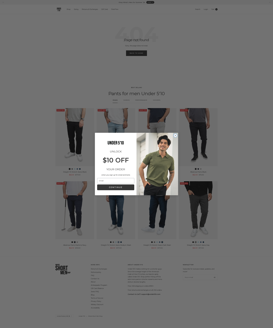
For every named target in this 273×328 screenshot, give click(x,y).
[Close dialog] (175, 135)
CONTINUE (115, 187)
